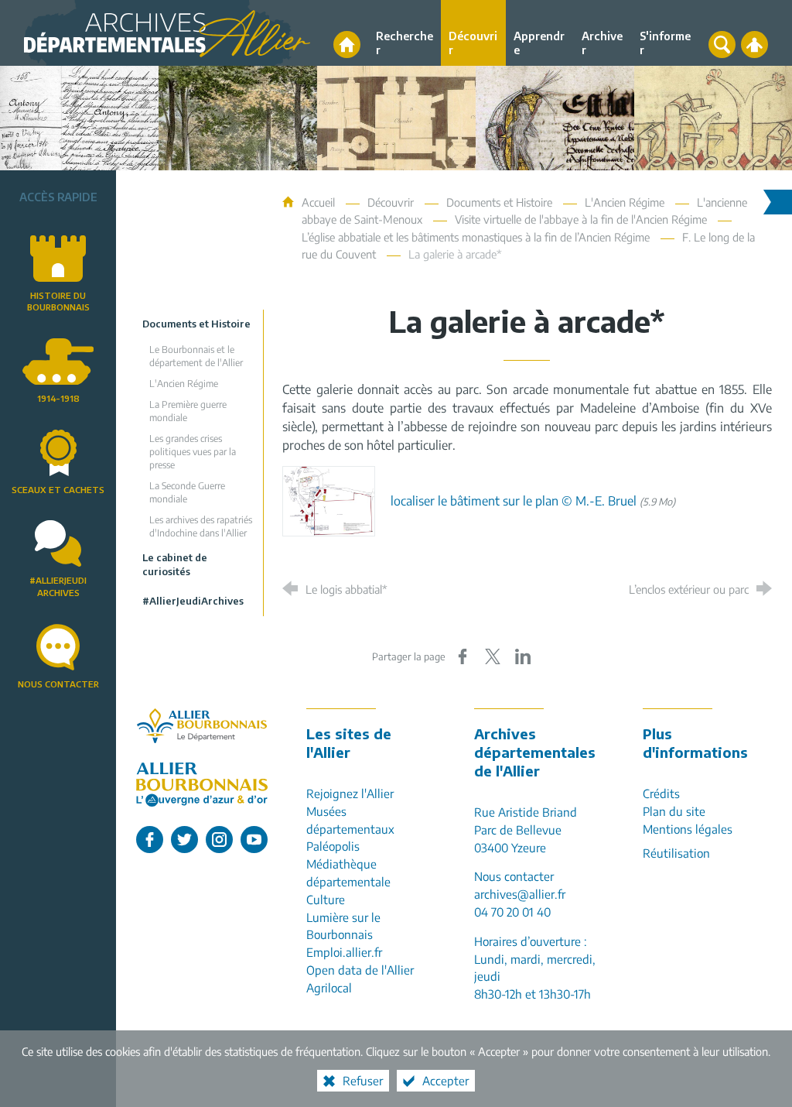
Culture (325, 899)
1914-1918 (58, 397)
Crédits (661, 793)
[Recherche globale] (722, 44)
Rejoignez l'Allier (350, 793)
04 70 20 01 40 (512, 911)
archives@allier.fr (519, 893)
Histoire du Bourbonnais (58, 301)
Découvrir (390, 202)
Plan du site (674, 811)
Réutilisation (676, 852)
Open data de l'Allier (360, 969)
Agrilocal (329, 987)
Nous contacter (58, 683)
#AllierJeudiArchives (58, 586)
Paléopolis (333, 845)
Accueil (320, 202)
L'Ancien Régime (624, 202)
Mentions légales (687, 828)
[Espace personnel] (754, 44)
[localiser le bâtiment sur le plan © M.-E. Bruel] (328, 500)
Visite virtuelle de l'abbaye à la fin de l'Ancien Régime (581, 219)
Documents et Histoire (499, 202)
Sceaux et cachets (58, 489)
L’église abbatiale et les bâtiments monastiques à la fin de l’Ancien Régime (476, 237)
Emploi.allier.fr (344, 951)
